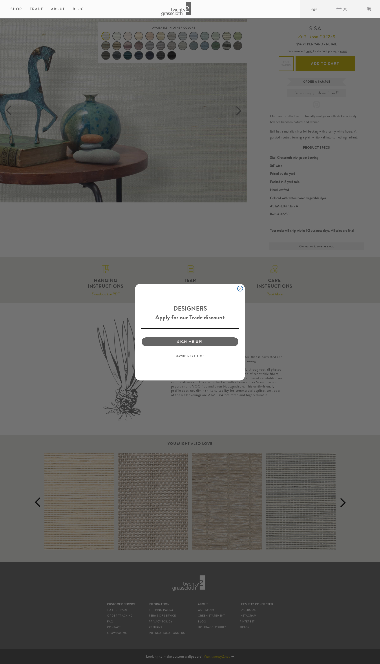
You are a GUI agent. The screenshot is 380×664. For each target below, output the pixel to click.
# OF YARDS (286, 63)
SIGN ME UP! (190, 341)
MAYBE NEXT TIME (190, 356)
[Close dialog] (240, 288)
